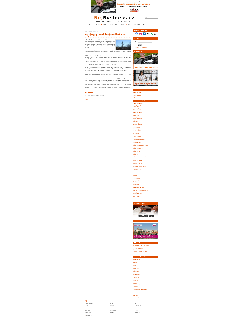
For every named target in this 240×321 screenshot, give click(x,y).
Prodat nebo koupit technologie (139, 166)
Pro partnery (137, 312)
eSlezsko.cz (135, 264)
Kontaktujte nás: (136, 196)
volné (146, 250)
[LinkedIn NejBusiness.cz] (144, 34)
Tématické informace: (137, 103)
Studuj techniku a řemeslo (138, 288)
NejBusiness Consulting (138, 148)
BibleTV (135, 181)
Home (91, 24)
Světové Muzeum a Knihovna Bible (140, 289)
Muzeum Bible (136, 184)
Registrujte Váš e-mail (137, 193)
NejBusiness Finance (137, 150)
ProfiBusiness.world (137, 177)
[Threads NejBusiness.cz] (148, 34)
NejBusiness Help (136, 120)
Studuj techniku (136, 127)
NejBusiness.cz (136, 268)
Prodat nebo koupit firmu (138, 165)
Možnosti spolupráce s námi (139, 189)
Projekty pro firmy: (137, 112)
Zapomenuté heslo (143, 47)
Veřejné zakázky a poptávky (138, 139)
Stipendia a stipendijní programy (140, 251)
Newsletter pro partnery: (138, 187)
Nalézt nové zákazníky (137, 160)
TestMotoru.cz (136, 277)
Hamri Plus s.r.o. (136, 259)
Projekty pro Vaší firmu (138, 192)
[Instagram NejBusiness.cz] (140, 34)
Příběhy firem (136, 126)
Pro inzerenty (136, 108)
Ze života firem (136, 135)
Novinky (98, 24)
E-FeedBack (135, 175)
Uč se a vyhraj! (136, 291)
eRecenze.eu (136, 282)
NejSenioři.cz (136, 271)
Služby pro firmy (136, 106)
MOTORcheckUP (136, 267)
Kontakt (136, 303)
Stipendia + (135, 286)
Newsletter (135, 121)
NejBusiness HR (136, 153)
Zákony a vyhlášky (137, 136)
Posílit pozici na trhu (137, 163)
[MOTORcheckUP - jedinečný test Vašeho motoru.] (121, 12)
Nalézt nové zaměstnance (138, 162)
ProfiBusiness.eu (136, 274)
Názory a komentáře (96, 29)
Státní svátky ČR (146, 245)
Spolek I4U (135, 183)
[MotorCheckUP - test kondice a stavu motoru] (145, 69)
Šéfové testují (136, 129)
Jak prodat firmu (136, 253)
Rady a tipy (113, 24)
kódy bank (141, 248)
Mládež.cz (135, 265)
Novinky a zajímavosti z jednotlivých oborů (142, 123)
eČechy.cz (135, 261)
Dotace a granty (136, 115)
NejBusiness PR (136, 154)
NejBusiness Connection (138, 147)
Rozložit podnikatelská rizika (139, 168)
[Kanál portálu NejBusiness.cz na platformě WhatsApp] (151, 34)
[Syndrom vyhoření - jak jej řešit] (145, 86)
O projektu (135, 97)
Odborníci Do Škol (137, 285)
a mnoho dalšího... (137, 171)
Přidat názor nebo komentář (139, 94)
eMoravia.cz (135, 262)
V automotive (136, 138)
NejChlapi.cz (135, 270)
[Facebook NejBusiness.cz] (136, 34)
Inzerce (136, 308)
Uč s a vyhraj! (136, 133)
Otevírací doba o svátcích (138, 247)
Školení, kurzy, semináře (138, 130)
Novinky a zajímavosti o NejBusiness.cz (141, 190)
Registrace (136, 47)
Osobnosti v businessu (137, 124)
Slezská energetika (137, 297)
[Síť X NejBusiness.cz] (155, 34)
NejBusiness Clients (137, 144)
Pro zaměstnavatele (137, 109)
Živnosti (135, 250)
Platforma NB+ (138, 305)
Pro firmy (137, 24)
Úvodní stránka (88, 29)
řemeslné (139, 250)
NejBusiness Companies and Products (140, 145)
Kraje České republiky (137, 245)
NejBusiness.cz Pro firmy (140, 101)
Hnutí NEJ (135, 295)
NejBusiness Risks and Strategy (139, 156)
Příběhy (105, 24)
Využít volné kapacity (137, 169)
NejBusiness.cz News (139, 203)
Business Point (136, 114)
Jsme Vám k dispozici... (138, 198)
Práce (129, 24)
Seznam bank (136, 248)
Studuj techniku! (88, 308)
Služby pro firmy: (137, 142)
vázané (143, 250)
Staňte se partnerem (137, 95)
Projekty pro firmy (137, 105)
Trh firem (122, 24)
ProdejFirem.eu (136, 273)
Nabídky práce (136, 117)
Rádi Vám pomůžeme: (138, 159)
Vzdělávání (112, 308)
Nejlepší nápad (136, 283)
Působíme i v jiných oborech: (139, 174)
